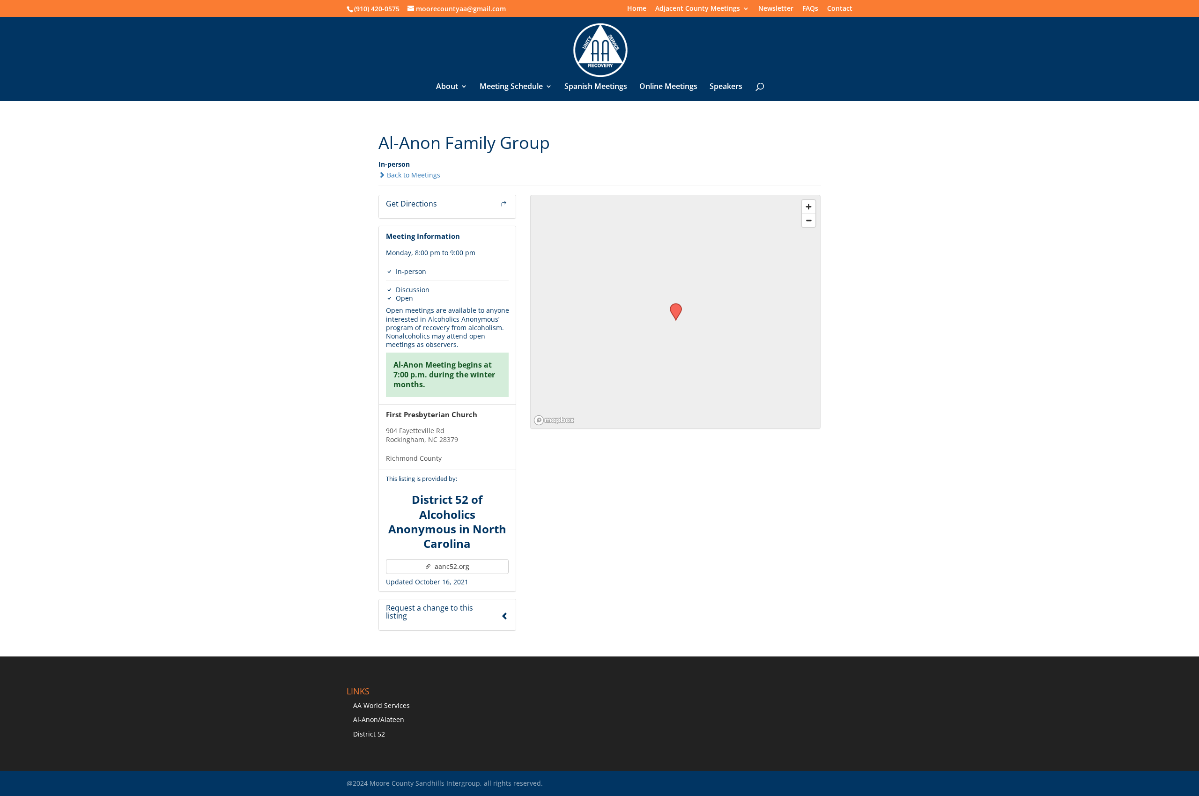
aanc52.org (451, 566)
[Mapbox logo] (554, 420)
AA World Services (381, 705)
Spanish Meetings (595, 87)
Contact (839, 9)
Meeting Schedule (511, 87)
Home (636, 9)
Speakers (726, 87)
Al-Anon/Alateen (378, 719)
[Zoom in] (808, 207)
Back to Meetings (412, 174)
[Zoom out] (808, 220)
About (447, 87)
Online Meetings (668, 87)
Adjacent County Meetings (697, 9)
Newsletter (775, 9)
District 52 (369, 734)
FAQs (810, 9)
